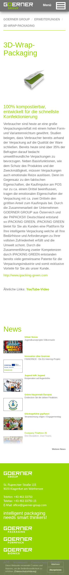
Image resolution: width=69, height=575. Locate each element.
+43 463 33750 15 (25, 500)
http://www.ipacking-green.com (25, 275)
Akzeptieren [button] (55, 570)
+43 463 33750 (23, 496)
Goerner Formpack (33, 539)
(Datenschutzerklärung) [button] (25, 571)
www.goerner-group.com (34, 471)
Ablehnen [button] (55, 564)
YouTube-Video (37, 289)
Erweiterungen (47, 19)
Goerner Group (18, 6)
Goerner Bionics (33, 550)
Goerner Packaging (33, 528)
